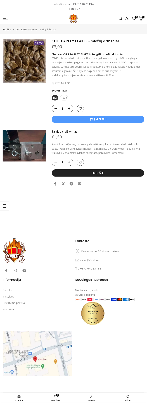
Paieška (7, 290)
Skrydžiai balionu (85, 294)
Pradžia (7, 29)
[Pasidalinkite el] (79, 183)
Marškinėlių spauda (86, 290)
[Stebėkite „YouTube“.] (24, 270)
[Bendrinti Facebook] (55, 183)
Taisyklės (8, 296)
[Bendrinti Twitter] (63, 183)
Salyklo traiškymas (64, 131)
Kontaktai (8, 309)
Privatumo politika (14, 302)
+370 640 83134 (83, 4)
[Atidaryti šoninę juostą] (4, 206)
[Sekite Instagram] (15, 270)
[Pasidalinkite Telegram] (71, 183)
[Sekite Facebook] (6, 270)
